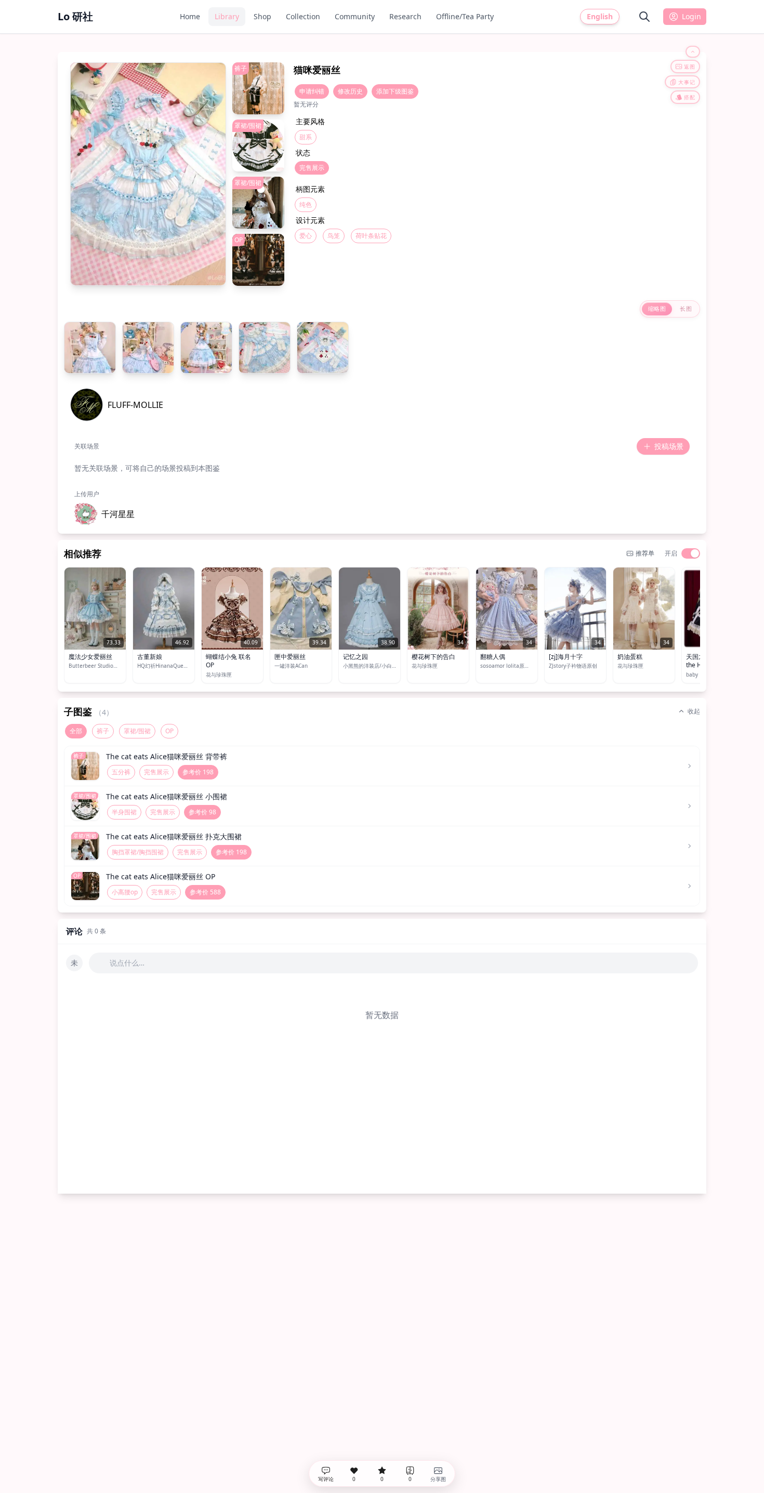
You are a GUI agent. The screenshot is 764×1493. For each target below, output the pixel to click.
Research (405, 16)
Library (227, 16)
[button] (104, 514)
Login (691, 16)
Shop (262, 16)
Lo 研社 (75, 16)
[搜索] (644, 16)
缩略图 (657, 308)
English (600, 16)
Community (355, 16)
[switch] (690, 553)
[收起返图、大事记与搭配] (693, 52)
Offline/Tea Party (465, 16)
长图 (686, 308)
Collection (303, 16)
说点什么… (127, 963)
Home (190, 16)
